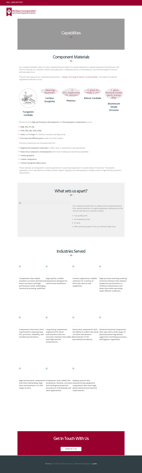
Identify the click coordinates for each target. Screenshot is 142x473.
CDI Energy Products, (76, 77)
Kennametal (93, 77)
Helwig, (65, 77)
